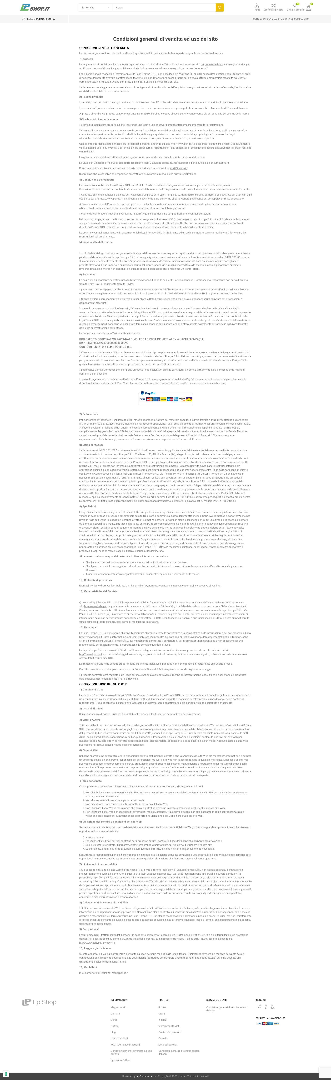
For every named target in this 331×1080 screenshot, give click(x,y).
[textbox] (164, 7)
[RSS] (272, 1006)
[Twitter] (259, 1006)
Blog (113, 1032)
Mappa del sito (119, 1007)
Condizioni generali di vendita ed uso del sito (281, 19)
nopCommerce (144, 1076)
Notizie (115, 1026)
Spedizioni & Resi (120, 1060)
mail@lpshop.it (178, 168)
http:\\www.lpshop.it (212, 64)
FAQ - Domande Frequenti (125, 1044)
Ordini (161, 1013)
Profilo (257, 9)
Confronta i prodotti (273, 9)
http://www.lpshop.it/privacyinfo (97, 942)
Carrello (162, 1038)
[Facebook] (266, 1006)
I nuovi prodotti (119, 1038)
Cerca (220, 7)
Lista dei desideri (167, 1044)
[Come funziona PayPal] (165, 407)
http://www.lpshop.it (95, 606)
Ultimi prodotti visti (168, 1026)
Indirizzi (162, 1019)
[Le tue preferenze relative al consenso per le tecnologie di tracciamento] (6, 1074)
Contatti (115, 1013)
